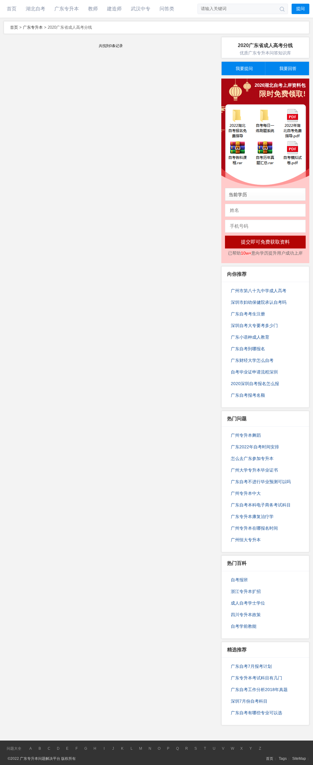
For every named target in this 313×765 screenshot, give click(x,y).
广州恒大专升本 (246, 539)
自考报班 (239, 579)
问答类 (167, 8)
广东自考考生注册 (248, 313)
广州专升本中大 (246, 493)
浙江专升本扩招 (246, 591)
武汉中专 (140, 8)
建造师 (114, 8)
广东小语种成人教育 (250, 337)
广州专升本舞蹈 (246, 435)
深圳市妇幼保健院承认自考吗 (258, 302)
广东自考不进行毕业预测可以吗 (261, 481)
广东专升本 (66, 8)
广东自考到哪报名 (248, 348)
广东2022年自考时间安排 (255, 446)
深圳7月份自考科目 (249, 701)
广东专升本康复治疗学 (252, 516)
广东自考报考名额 (248, 395)
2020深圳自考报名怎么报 (255, 383)
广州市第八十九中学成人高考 (258, 290)
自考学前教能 (243, 626)
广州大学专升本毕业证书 (254, 470)
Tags (283, 758)
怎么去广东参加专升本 (252, 458)
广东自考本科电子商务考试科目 (261, 504)
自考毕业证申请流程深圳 (254, 372)
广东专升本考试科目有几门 (256, 677)
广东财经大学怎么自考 (252, 360)
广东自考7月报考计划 (251, 666)
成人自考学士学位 (248, 603)
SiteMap (299, 758)
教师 (93, 8)
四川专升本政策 (246, 614)
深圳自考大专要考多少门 (254, 325)
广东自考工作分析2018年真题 (259, 689)
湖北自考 (35, 8)
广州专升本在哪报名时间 (254, 528)
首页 (12, 8)
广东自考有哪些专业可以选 (256, 712)
